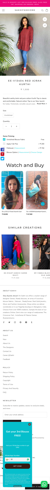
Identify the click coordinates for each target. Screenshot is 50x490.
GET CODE (17, 466)
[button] (7, 460)
